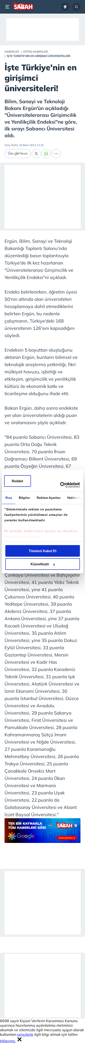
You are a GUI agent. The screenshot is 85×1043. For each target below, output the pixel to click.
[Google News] (18, 153)
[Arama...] (76, 7)
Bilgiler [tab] (24, 497)
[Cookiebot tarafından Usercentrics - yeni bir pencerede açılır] (60, 485)
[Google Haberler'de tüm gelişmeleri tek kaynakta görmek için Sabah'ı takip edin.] (42, 832)
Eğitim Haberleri (35, 51)
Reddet (17, 481)
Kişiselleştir (40, 564)
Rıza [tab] (8, 497)
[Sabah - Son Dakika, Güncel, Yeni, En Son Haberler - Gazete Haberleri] (23, 6)
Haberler (12, 51)
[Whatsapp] (46, 153)
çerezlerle (25, 1034)
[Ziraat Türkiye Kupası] (65, 7)
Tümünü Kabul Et (42, 551)
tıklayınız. (8, 1040)
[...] (56, 153)
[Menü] (8, 6)
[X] (36, 153)
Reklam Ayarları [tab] (48, 497)
